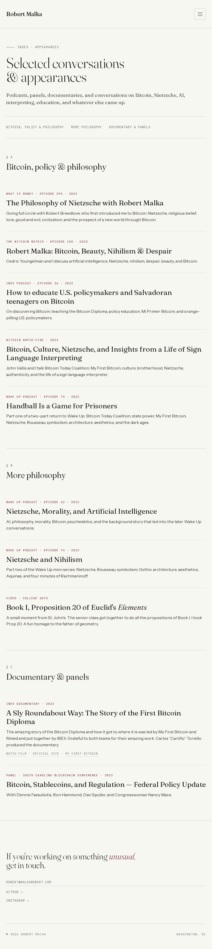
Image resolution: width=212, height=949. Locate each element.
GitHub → (14, 892)
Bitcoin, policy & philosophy (35, 127)
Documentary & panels (129, 127)
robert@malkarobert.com (28, 882)
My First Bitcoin (81, 753)
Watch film (16, 753)
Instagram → (17, 901)
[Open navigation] (200, 14)
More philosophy (86, 127)
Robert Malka (24, 14)
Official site (46, 753)
